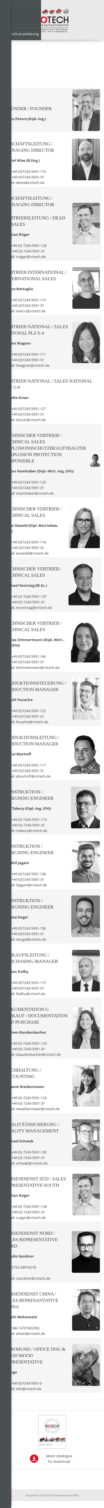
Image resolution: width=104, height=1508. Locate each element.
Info (5, 6)
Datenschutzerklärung (20, 33)
